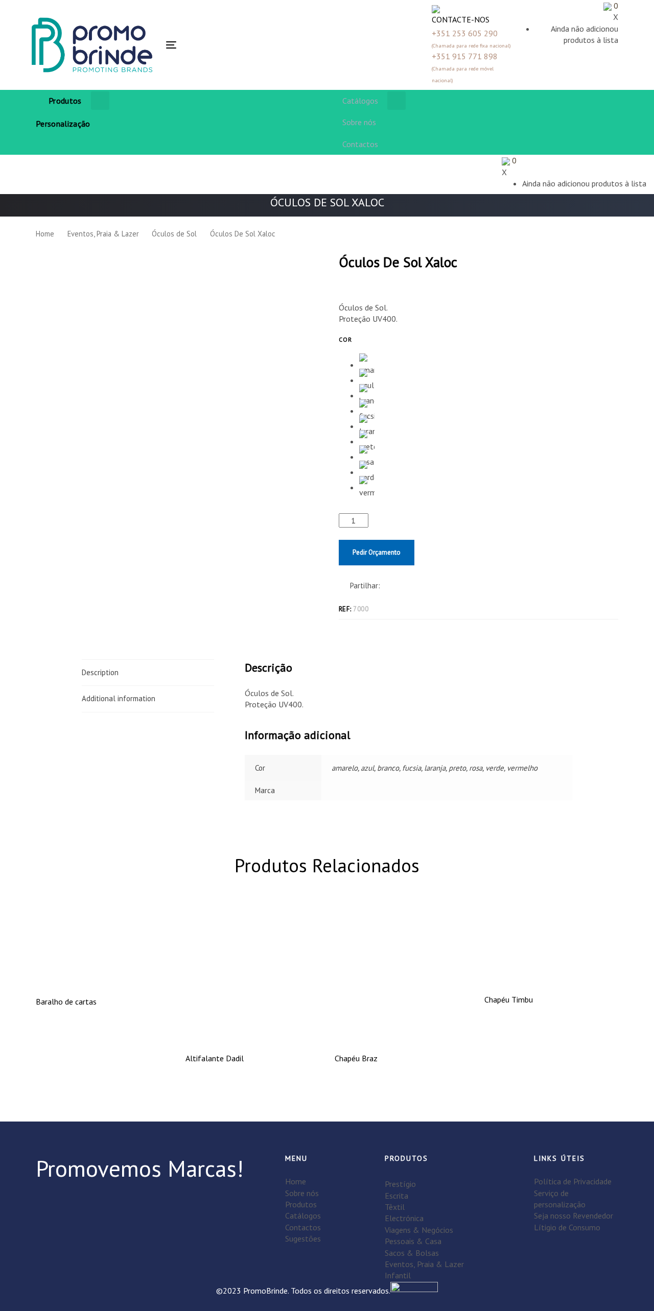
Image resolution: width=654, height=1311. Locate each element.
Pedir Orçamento (377, 552)
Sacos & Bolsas (412, 1253)
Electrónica (404, 1218)
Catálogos (303, 1215)
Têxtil (395, 1207)
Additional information (118, 698)
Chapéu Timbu (508, 999)
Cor (346, 339)
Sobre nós (302, 1193)
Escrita (396, 1195)
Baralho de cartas (66, 1001)
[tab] (148, 672)
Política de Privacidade (573, 1181)
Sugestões (303, 1238)
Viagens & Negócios (419, 1230)
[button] (235, 45)
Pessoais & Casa (413, 1241)
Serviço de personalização (560, 1198)
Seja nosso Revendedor (573, 1215)
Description (100, 672)
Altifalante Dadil (214, 1058)
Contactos (303, 1227)
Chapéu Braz (356, 1058)
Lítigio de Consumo (567, 1227)
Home (45, 234)
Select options (402, 1026)
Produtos (301, 1204)
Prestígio (400, 1184)
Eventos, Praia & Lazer (103, 234)
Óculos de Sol (174, 234)
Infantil (398, 1275)
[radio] (367, 361)
